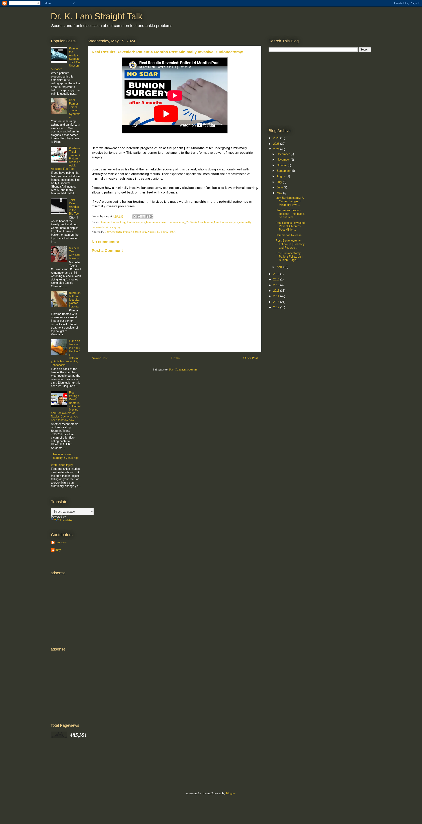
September (284, 170)
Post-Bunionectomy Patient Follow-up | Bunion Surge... (289, 256)
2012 (276, 307)
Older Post (250, 358)
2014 (276, 296)
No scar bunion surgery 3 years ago (65, 456)
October (282, 165)
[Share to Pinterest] (151, 216)
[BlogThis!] (138, 216)
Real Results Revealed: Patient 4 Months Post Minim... (291, 226)
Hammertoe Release (289, 235)
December (284, 154)
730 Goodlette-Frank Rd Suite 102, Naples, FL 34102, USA (140, 231)
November (284, 159)
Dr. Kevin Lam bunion (199, 222)
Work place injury (62, 464)
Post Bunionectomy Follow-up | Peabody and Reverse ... (290, 244)
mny (58, 549)
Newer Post (99, 358)
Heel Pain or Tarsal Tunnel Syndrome (74, 108)
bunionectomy (176, 222)
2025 (276, 143)
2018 (276, 279)
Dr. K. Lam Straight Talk (96, 16)
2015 (276, 290)
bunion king (118, 222)
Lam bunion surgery (226, 222)
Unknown (61, 542)
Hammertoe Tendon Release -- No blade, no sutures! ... (290, 214)
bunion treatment (156, 222)
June (280, 187)
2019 (276, 274)
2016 (276, 285)
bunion (105, 222)
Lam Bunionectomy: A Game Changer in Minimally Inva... (290, 201)
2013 (276, 302)
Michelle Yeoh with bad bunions (74, 253)
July (280, 182)
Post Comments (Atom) (183, 369)
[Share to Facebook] (147, 216)
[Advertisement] (302, 89)
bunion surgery (136, 222)
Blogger (230, 793)
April (280, 267)
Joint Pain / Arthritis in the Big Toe (74, 206)
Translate (66, 520)
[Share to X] (143, 216)
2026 (276, 138)
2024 (276, 149)
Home (175, 358)
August (282, 176)
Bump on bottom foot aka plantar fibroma (74, 299)
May (280, 193)
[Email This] (134, 216)
